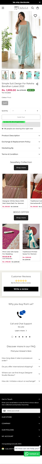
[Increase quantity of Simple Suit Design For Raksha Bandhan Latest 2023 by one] (37, 110)
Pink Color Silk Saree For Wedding (10, 253)
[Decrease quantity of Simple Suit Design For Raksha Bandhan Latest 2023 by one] (13, 110)
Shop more (21, 168)
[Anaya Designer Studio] (21, 8)
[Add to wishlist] (35, 15)
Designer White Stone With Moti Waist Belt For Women (13, 202)
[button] (37, 8)
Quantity (5, 111)
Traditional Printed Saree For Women (30, 253)
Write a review (21, 289)
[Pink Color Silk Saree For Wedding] (10, 236)
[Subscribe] (37, 411)
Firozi (5, 103)
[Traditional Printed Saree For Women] (31, 236)
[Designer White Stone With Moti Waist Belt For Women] (14, 186)
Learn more (20, 331)
